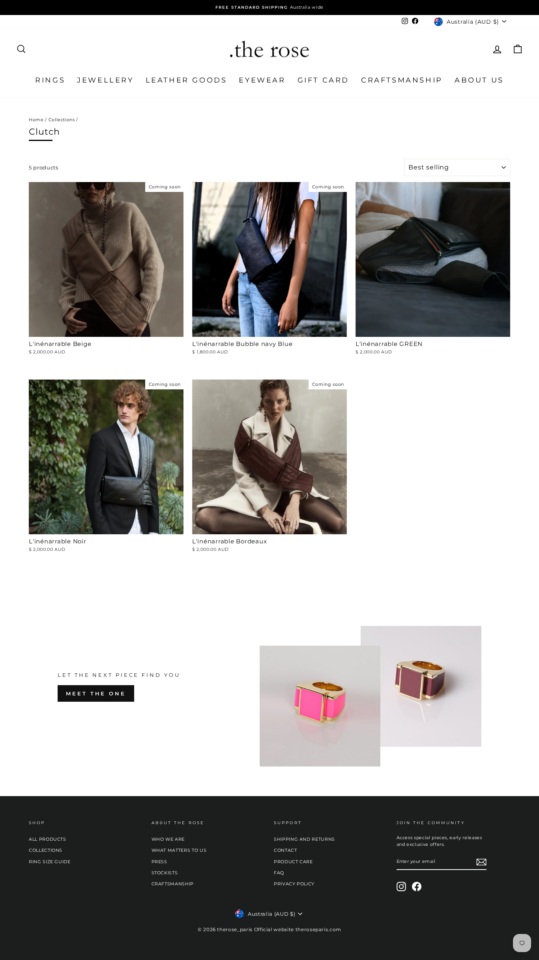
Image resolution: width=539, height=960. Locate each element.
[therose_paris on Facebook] (416, 886)
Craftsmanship (402, 80)
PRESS (159, 861)
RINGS (50, 80)
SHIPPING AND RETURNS (304, 839)
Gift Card (323, 80)
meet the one (96, 693)
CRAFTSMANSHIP (173, 884)
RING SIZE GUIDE (50, 861)
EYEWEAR (262, 80)
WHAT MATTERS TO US (179, 850)
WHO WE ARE (168, 839)
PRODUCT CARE (293, 861)
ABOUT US (479, 80)
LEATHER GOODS (186, 80)
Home (36, 119)
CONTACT (285, 850)
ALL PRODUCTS (47, 839)
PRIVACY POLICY (294, 884)
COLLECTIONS (45, 850)
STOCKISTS (165, 872)
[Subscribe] (481, 862)
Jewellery (105, 80)
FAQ (279, 872)
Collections (62, 119)
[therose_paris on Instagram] (401, 886)
